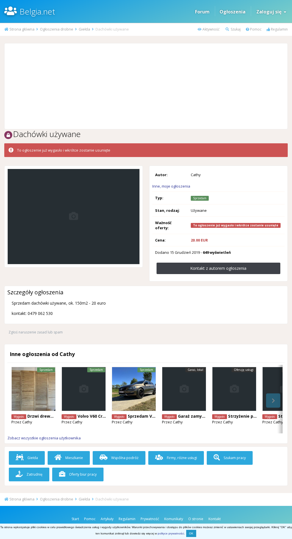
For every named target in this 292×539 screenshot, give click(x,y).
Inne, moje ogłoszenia (171, 186)
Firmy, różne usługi (181, 457)
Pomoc (255, 29)
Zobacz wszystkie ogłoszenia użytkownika (44, 438)
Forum (202, 12)
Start (75, 518)
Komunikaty (173, 518)
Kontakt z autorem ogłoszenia (218, 268)
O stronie (195, 518)
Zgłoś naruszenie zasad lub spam (36, 332)
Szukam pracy (234, 457)
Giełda (32, 457)
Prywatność (150, 518)
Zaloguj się (270, 12)
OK (191, 533)
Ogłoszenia (233, 12)
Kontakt (214, 518)
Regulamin (279, 29)
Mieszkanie (73, 457)
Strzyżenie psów (244, 416)
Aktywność (211, 29)
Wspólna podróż (124, 457)
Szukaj (235, 29)
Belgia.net (37, 11)
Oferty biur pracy (82, 474)
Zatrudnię (34, 474)
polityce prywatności (171, 533)
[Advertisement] (146, 86)
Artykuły (107, 518)
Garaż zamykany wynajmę (204, 416)
